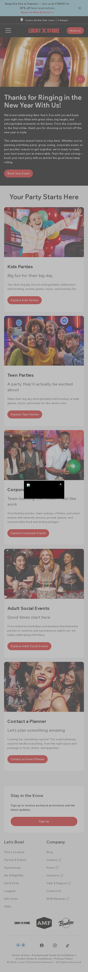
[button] (60, 484)
